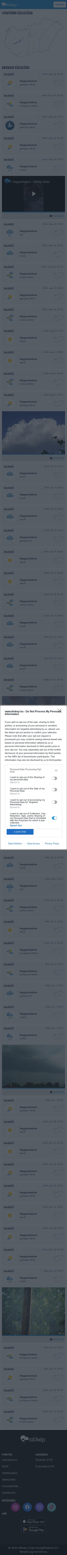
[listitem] (33, 770)
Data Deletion (15, 843)
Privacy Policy (52, 843)
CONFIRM (20, 832)
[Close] (61, 712)
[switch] (54, 778)
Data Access (33, 843)
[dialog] (33, 777)
